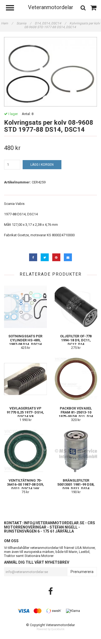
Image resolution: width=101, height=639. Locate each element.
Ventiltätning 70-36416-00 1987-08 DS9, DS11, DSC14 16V (25, 484)
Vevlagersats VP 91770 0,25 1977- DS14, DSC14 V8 (25, 412)
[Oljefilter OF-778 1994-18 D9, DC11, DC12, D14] (76, 306)
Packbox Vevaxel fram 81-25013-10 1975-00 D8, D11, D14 (76, 412)
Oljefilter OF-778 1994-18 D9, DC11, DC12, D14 (76, 340)
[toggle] (12, 8)
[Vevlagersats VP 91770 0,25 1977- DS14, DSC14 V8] (25, 378)
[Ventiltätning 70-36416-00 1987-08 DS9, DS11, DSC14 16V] (25, 450)
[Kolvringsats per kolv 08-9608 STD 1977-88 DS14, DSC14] (50, 71)
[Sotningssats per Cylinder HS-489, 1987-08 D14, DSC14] (25, 306)
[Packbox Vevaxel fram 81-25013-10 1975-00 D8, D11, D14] (76, 378)
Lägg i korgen (42, 165)
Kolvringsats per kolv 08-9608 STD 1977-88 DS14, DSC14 (62, 25)
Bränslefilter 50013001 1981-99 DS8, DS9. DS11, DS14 (76, 484)
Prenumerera (82, 572)
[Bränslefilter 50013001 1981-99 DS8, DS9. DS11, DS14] (76, 450)
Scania (23, 23)
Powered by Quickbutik (50, 629)
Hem (7, 23)
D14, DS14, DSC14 (50, 23)
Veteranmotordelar (50, 7)
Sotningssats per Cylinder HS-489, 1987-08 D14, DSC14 (25, 340)
